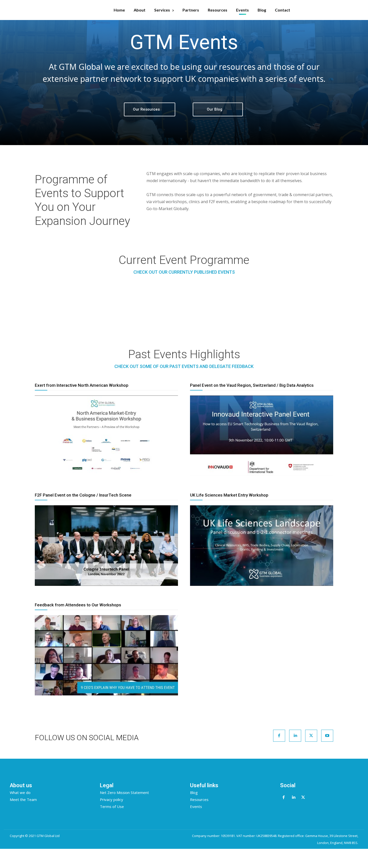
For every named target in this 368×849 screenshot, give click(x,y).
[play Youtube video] (106, 435)
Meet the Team (23, 799)
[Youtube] (327, 736)
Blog (194, 792)
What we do (20, 792)
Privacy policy (111, 799)
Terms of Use (112, 806)
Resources (199, 799)
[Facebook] (279, 736)
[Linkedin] (295, 736)
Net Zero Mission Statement (124, 792)
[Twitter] (311, 736)
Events (196, 806)
